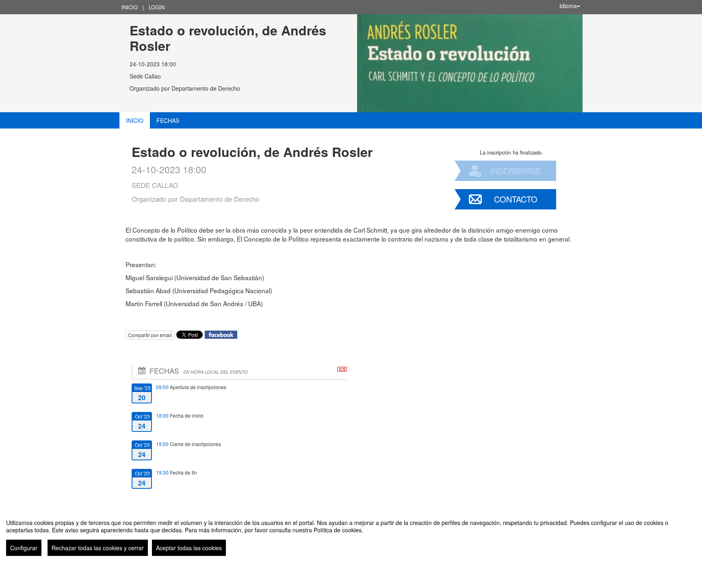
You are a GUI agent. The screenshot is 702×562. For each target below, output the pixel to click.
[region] (351, 534)
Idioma (568, 6)
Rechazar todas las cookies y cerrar (98, 548)
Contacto (515, 199)
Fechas (167, 120)
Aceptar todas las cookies (189, 548)
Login (157, 7)
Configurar (23, 548)
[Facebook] (221, 334)
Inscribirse (515, 170)
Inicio (129, 7)
